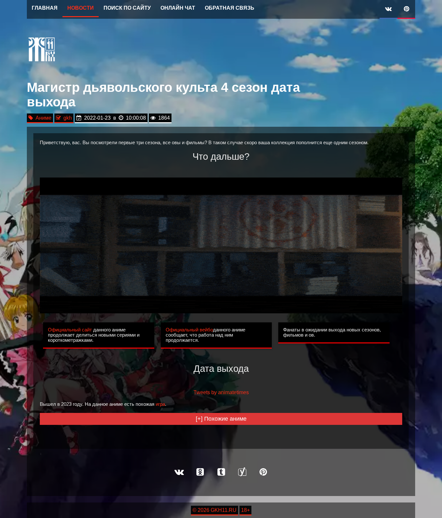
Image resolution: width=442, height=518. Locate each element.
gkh (66, 118)
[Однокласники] (200, 472)
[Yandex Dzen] (242, 472)
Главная (45, 8)
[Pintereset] (263, 472)
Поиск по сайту (127, 8)
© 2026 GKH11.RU (215, 510)
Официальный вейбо (189, 329)
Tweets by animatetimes (221, 392)
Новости (80, 8)
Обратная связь (229, 8)
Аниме (42, 118)
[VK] (388, 9)
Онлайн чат (177, 8)
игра (160, 404)
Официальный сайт (70, 329)
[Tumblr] (221, 472)
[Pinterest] (406, 9)
